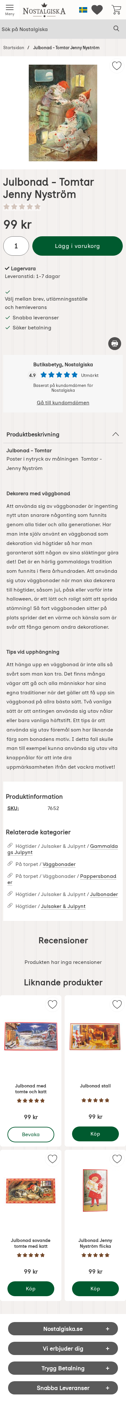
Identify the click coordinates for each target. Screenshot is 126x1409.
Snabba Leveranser (63, 1387)
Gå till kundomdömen (63, 403)
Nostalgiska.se (63, 1328)
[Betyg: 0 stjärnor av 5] (63, 207)
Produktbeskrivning (32, 434)
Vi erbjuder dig (63, 1348)
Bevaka (31, 1132)
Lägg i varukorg (77, 245)
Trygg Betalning (63, 1368)
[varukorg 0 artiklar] (116, 9)
